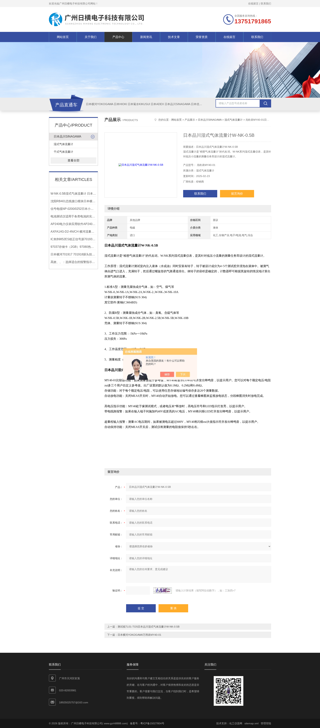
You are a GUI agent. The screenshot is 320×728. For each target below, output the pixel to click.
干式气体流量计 (63, 151)
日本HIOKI (120, 104)
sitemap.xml (251, 723)
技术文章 (174, 37)
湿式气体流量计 (63, 144)
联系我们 (266, 3)
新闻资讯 (146, 37)
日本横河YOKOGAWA (99, 104)
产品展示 (190, 119)
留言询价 (237, 193)
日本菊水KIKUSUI (139, 104)
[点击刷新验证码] (162, 590)
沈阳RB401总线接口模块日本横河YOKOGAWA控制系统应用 (73, 201)
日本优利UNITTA (201, 104)
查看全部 (73, 160)
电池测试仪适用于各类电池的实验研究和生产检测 (73, 216)
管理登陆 (266, 723)
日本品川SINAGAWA (177, 104)
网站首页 (63, 37)
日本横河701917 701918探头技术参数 (73, 254)
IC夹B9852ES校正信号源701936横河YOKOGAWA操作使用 (73, 239)
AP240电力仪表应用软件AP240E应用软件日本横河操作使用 (73, 224)
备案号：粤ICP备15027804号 (147, 723)
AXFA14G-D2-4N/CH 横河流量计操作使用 (73, 231)
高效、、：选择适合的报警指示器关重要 (73, 262)
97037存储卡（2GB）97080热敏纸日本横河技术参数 (73, 246)
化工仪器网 (235, 723)
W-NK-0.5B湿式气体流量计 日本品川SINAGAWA (73, 193)
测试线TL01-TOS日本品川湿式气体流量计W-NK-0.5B (148, 626)
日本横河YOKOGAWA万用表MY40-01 (139, 634)
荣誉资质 (202, 37)
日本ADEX (157, 104)
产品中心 (118, 37)
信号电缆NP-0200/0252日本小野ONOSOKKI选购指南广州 (73, 208)
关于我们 (90, 37)
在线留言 (253, 3)
